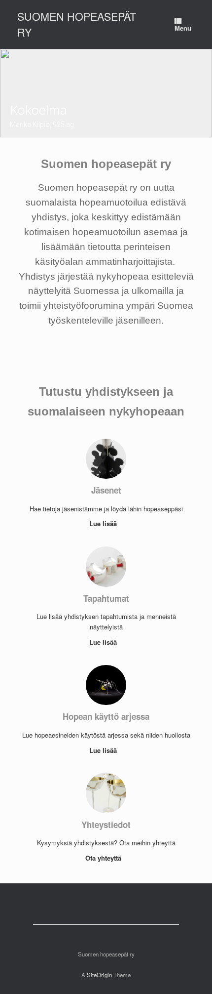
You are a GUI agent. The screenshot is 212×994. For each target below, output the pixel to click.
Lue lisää (104, 523)
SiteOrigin (99, 975)
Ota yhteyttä (104, 858)
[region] (106, 93)
